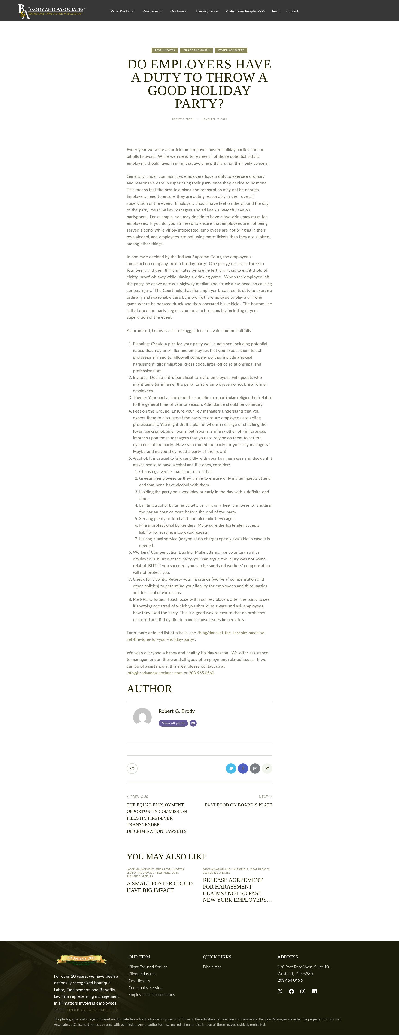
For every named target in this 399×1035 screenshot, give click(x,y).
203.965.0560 (201, 673)
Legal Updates (165, 50)
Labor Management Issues (145, 869)
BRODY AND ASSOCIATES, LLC (93, 1010)
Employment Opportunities (152, 995)
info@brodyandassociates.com (155, 673)
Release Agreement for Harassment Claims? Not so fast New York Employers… (237, 890)
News (159, 873)
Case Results (139, 981)
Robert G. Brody (177, 711)
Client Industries (142, 974)
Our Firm (177, 11)
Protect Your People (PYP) (245, 11)
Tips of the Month (196, 50)
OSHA (175, 873)
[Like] (133, 768)
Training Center (207, 11)
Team (275, 11)
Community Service (145, 988)
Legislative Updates (140, 873)
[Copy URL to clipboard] (267, 768)
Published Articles (140, 876)
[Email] (193, 723)
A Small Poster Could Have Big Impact (160, 886)
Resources (150, 11)
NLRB (167, 873)
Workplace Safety (231, 50)
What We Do (121, 11)
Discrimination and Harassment (225, 869)
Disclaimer (212, 967)
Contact (292, 11)
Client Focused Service (148, 967)
